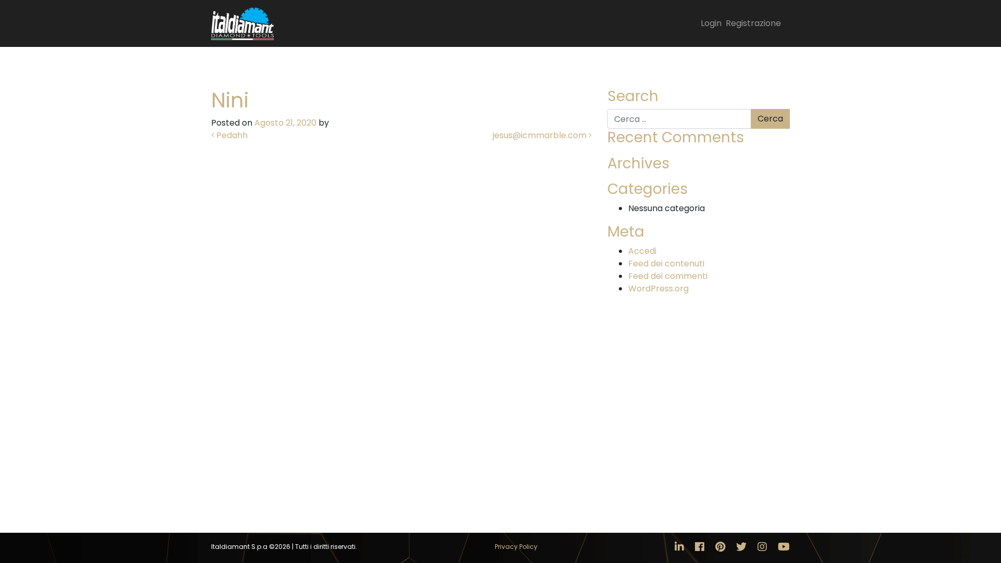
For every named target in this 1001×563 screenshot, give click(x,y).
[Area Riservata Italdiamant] (242, 23)
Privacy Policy (516, 546)
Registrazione (753, 23)
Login (711, 23)
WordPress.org (658, 289)
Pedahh (231, 135)
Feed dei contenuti (666, 264)
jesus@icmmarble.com (541, 135)
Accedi (642, 251)
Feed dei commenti (667, 276)
